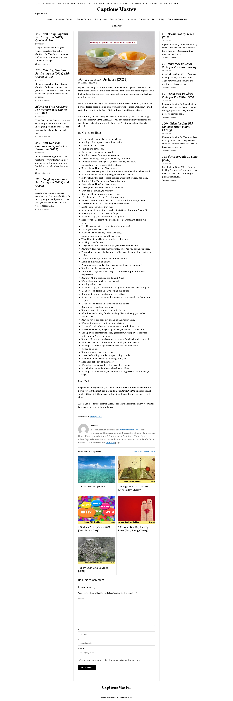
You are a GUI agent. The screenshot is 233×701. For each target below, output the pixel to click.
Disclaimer (173, 4)
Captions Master (116, 9)
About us (118, 4)
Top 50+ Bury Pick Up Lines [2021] (93, 569)
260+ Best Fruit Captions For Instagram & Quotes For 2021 (51, 110)
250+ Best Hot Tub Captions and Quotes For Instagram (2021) (51, 146)
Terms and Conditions (158, 4)
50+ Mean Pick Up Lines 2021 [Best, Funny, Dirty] (94, 528)
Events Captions (78, 4)
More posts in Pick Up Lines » (144, 451)
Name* (80, 630)
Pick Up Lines (92, 4)
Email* (80, 639)
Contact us (128, 4)
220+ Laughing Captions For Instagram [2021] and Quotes (52, 182)
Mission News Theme (108, 697)
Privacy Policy (141, 4)
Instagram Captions (60, 4)
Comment (81, 598)
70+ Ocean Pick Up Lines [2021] (95, 486)
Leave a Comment (43, 64)
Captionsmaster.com (128, 429)
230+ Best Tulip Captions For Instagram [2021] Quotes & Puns (51, 37)
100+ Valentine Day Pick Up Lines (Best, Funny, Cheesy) (133, 528)
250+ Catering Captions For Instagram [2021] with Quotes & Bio (52, 73)
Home (48, 4)
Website (81, 648)
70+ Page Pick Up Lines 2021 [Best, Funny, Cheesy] (133, 488)
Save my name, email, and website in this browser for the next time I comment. (110, 660)
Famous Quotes (105, 4)
